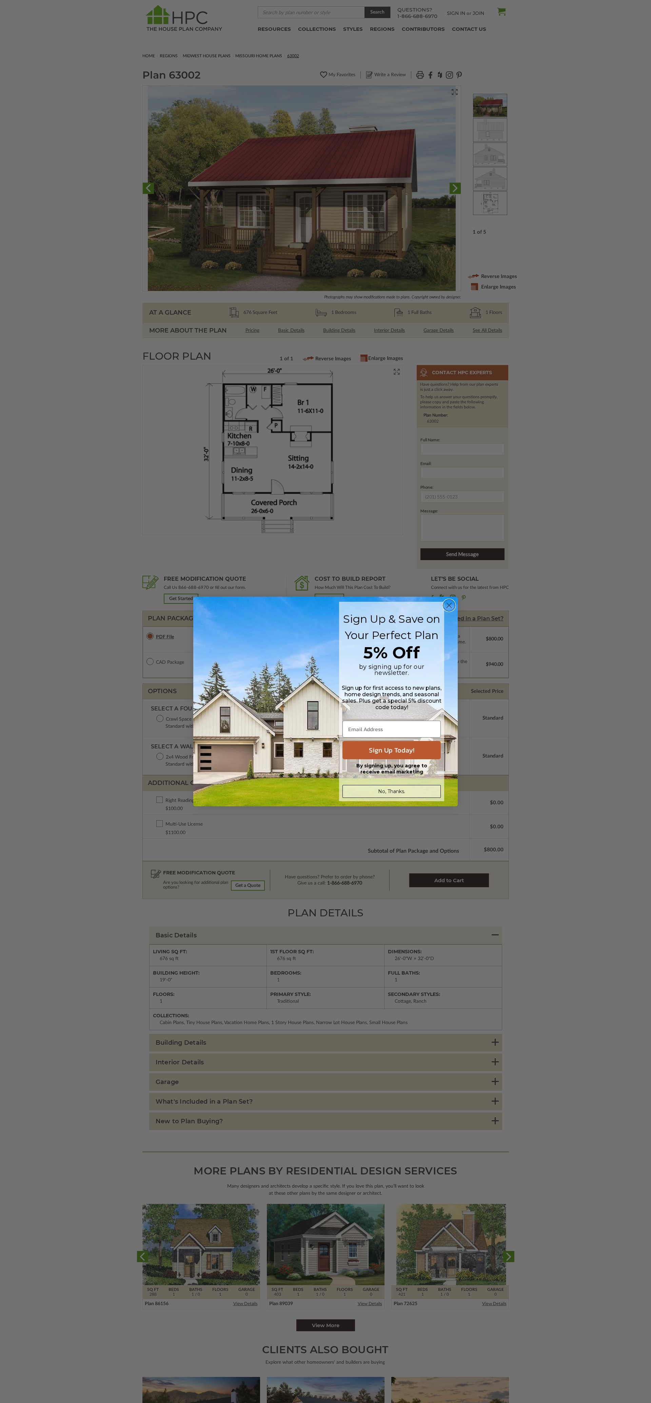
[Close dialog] (449, 605)
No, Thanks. (391, 791)
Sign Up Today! (391, 750)
